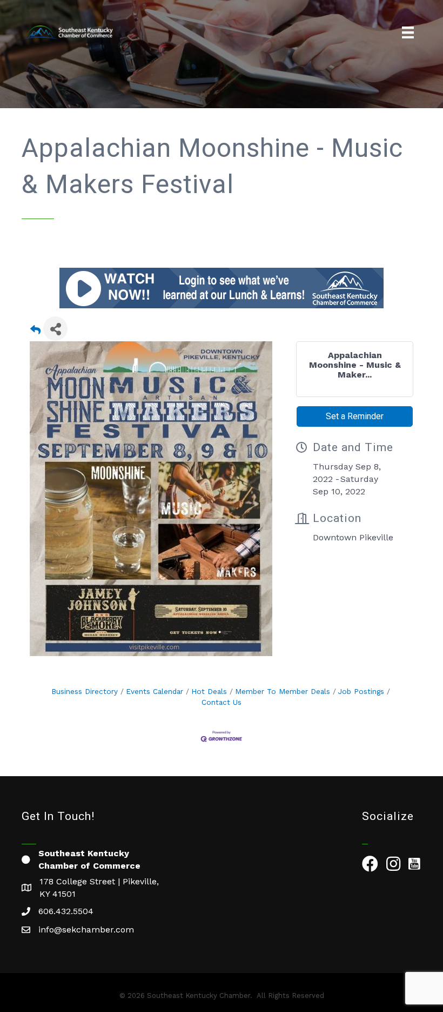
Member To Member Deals (282, 691)
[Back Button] (35, 332)
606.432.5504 (65, 911)
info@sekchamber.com (86, 929)
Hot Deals (209, 691)
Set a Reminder (355, 416)
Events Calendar (154, 691)
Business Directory (84, 691)
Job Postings (361, 691)
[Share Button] (55, 328)
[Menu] (407, 32)
